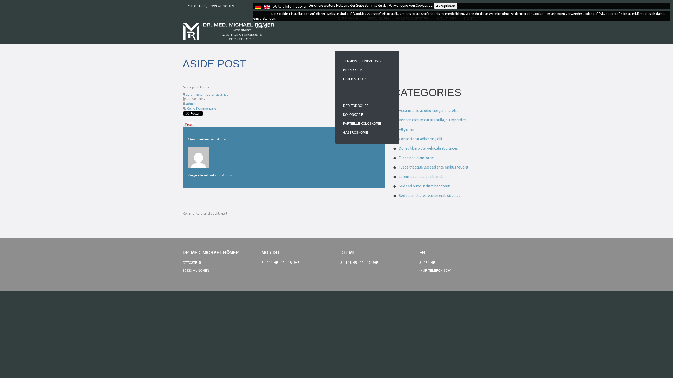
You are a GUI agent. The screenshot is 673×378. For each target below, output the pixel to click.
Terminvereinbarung (362, 61)
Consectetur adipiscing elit (420, 139)
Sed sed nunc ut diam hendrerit (424, 186)
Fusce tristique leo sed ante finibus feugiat (433, 167)
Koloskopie (353, 115)
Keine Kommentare (201, 108)
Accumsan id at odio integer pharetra (428, 110)
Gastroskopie (355, 132)
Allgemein (407, 129)
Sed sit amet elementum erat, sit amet (429, 195)
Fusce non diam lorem (416, 158)
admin (191, 104)
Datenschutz (354, 79)
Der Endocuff (355, 106)
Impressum (352, 70)
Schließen (262, 27)
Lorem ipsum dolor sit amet (207, 94)
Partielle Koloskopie (362, 123)
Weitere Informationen (290, 6)
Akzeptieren (445, 6)
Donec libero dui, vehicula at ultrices (428, 148)
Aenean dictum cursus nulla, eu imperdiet (432, 120)
